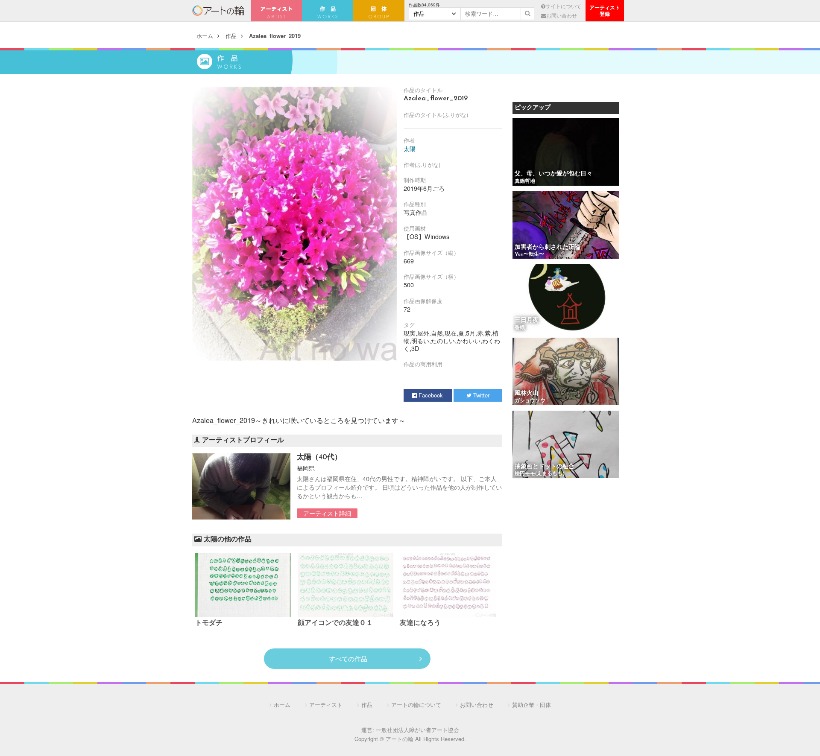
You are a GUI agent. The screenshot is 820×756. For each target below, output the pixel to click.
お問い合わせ (561, 15)
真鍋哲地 (525, 181)
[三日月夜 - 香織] (565, 298)
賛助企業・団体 (531, 705)
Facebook (430, 395)
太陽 (410, 148)
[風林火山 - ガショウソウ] (565, 372)
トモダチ (209, 623)
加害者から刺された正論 (547, 247)
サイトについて (563, 6)
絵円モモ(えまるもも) (540, 473)
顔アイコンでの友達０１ (335, 623)
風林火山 (527, 393)
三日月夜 (527, 320)
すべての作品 (348, 658)
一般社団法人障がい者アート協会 (417, 730)
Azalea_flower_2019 (275, 36)
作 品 (327, 10)
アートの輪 (218, 11)
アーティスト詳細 (327, 513)
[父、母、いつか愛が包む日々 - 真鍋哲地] (565, 152)
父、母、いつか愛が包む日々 (553, 174)
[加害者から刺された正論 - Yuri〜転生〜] (565, 225)
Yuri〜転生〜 (529, 254)
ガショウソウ (530, 400)
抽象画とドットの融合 (544, 467)
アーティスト (276, 10)
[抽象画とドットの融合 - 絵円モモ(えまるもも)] (565, 445)
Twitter (480, 395)
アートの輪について (416, 705)
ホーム (204, 36)
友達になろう (420, 623)
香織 (520, 327)
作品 (231, 36)
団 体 (378, 10)
